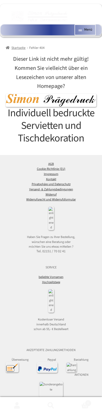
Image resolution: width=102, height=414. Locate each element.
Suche (51, 405)
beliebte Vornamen (51, 277)
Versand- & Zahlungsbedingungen (51, 189)
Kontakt (51, 179)
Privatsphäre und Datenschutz (51, 184)
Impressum (51, 174)
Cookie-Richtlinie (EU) (51, 169)
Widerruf (51, 194)
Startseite (18, 47)
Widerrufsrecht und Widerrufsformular (51, 199)
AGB (51, 164)
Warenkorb (78, 401)
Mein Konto (17, 405)
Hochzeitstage (51, 282)
